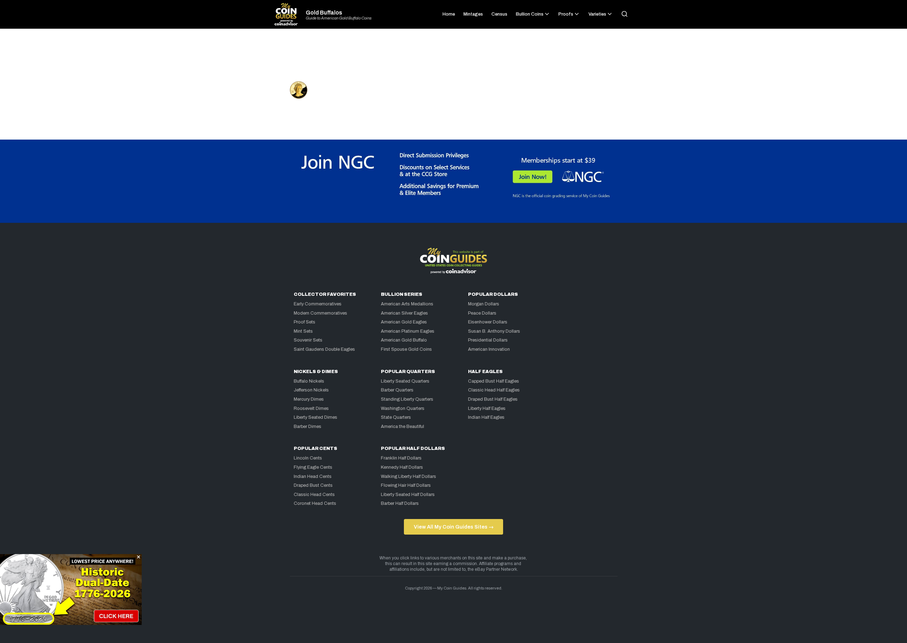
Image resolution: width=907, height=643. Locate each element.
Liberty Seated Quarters (405, 381)
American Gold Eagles (404, 322)
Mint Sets (303, 331)
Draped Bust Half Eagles (493, 399)
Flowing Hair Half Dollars (406, 485)
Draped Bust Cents (313, 485)
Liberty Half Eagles (487, 408)
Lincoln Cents (308, 458)
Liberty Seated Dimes (315, 417)
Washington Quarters (402, 408)
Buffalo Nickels (309, 381)
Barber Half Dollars (400, 503)
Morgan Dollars (483, 303)
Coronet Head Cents (315, 503)
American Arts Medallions (407, 303)
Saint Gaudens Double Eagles (324, 349)
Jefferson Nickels (311, 390)
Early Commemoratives (318, 303)
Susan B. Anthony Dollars (494, 331)
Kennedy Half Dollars (402, 467)
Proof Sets (304, 322)
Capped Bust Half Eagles (493, 381)
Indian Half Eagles (486, 417)
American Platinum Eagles (407, 331)
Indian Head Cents (313, 476)
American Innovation (489, 349)
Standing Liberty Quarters (407, 399)
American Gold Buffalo (404, 340)
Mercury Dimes (309, 399)
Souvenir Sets (308, 340)
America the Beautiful (402, 426)
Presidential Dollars (488, 340)
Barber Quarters (397, 390)
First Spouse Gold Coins (406, 349)
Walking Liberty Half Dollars (408, 476)
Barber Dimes (307, 426)
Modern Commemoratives (320, 313)
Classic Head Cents (314, 494)
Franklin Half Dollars (401, 458)
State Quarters (396, 417)
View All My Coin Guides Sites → (454, 527)
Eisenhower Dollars (487, 322)
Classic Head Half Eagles (494, 390)
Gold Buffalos (324, 13)
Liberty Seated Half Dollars (408, 494)
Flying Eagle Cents (313, 467)
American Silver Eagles (404, 313)
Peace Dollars (482, 313)
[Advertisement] (453, 58)
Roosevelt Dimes (311, 408)
